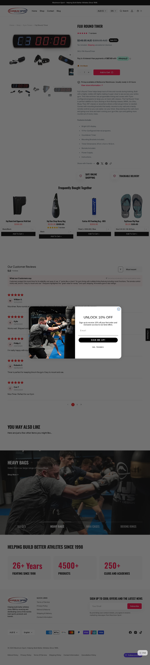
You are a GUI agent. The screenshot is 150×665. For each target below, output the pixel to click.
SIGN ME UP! (98, 340)
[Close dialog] (118, 309)
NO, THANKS (98, 347)
